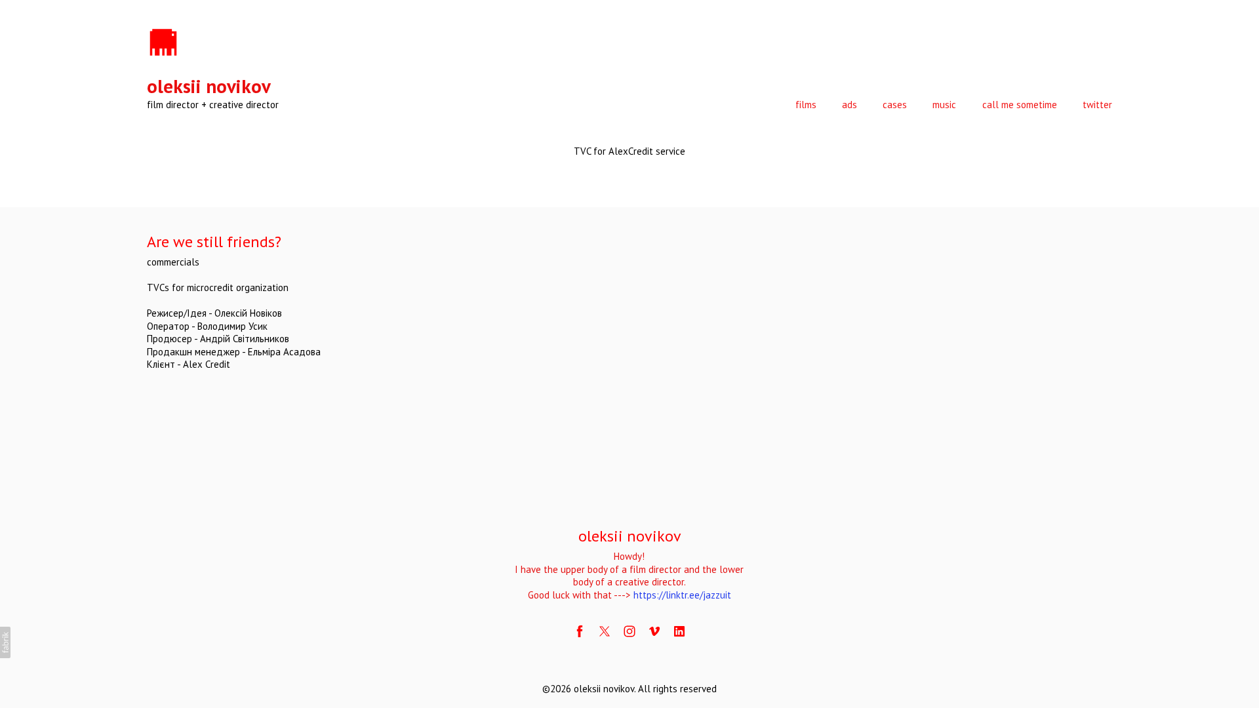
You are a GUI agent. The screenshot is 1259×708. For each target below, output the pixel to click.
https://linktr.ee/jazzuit (682, 595)
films (805, 104)
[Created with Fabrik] (5, 642)
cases (895, 104)
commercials (173, 262)
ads (849, 104)
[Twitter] (604, 631)
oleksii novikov (629, 536)
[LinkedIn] (679, 631)
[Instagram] (629, 631)
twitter (1097, 104)
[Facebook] (579, 631)
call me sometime (1019, 104)
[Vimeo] (654, 631)
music (944, 104)
